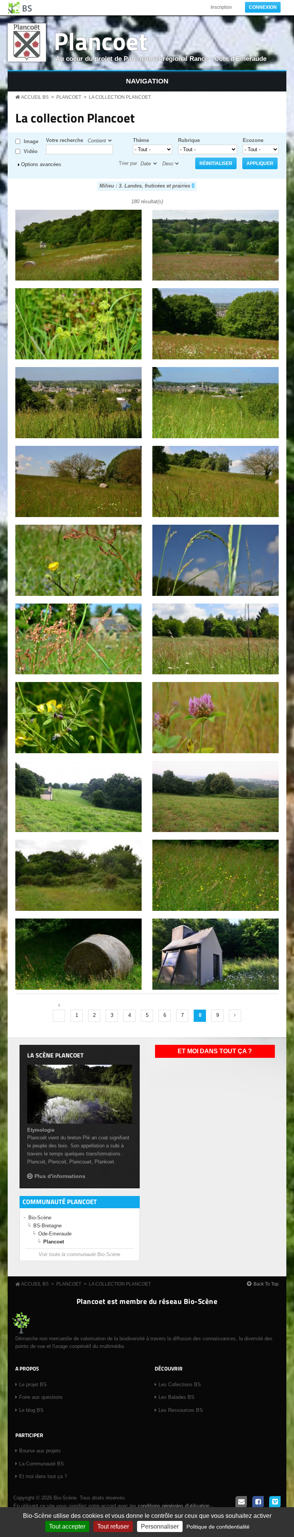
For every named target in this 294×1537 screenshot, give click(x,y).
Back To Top (266, 1284)
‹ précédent (59, 1016)
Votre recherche (64, 140)
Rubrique (189, 140)
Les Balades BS (176, 1397)
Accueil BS (35, 97)
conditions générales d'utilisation (173, 1506)
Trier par (128, 163)
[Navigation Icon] (147, 81)
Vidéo (31, 151)
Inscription (221, 7)
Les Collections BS (179, 1384)
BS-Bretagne (47, 1226)
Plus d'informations (59, 1176)
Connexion (263, 7)
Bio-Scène (39, 1217)
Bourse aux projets (40, 1451)
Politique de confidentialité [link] (218, 1527)
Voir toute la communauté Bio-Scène (79, 1254)
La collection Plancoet (120, 97)
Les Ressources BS (180, 1410)
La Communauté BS (41, 1464)
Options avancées (41, 164)
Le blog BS (31, 1410)
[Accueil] (20, 7)
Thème (141, 140)
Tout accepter (67, 1526)
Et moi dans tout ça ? (215, 1051)
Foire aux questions (41, 1397)
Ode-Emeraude (55, 1234)
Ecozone (253, 140)
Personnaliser (160, 1526)
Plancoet (101, 41)
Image (31, 141)
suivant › (235, 1016)
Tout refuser (113, 1526)
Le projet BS (33, 1384)
